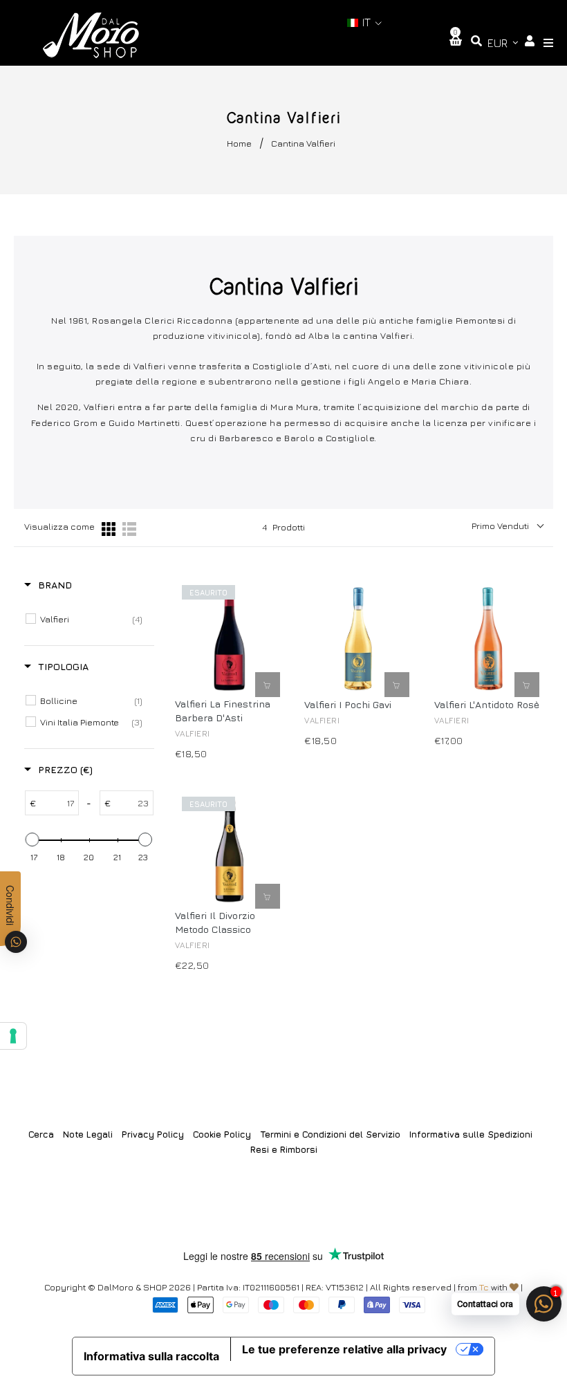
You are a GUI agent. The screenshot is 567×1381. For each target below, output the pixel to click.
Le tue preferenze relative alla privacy (344, 1349)
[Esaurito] (267, 684)
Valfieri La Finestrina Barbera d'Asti (222, 710)
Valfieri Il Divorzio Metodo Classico (215, 922)
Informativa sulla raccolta (151, 1356)
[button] (364, 22)
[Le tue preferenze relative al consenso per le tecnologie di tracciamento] (13, 1036)
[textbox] (57, 803)
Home (239, 143)
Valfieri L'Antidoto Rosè (486, 704)
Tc (484, 1286)
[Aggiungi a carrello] (396, 684)
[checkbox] (91, 619)
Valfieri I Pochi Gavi (347, 704)
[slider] (32, 839)
